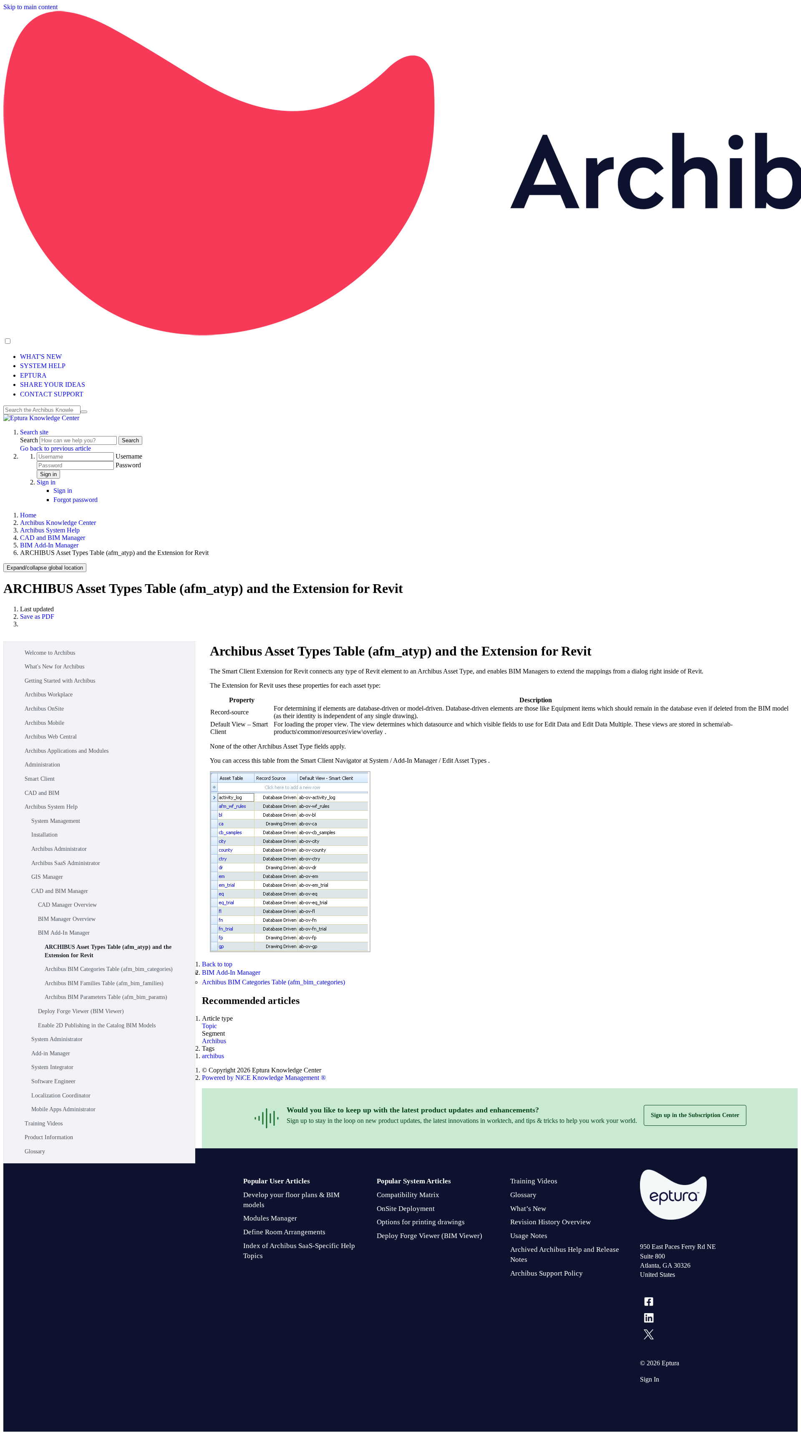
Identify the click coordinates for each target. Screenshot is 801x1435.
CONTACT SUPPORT (51, 394)
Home (28, 515)
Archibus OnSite (44, 709)
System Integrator (52, 1067)
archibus (213, 1055)
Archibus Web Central (51, 737)
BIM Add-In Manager (49, 545)
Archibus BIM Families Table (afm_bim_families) (104, 983)
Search (30, 440)
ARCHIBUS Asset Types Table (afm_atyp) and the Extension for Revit (108, 951)
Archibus (214, 1040)
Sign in (48, 474)
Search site (34, 432)
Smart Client (40, 779)
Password (128, 465)
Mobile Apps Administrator (63, 1109)
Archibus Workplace (49, 694)
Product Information (49, 1137)
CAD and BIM (42, 793)
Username (129, 456)
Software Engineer (53, 1081)
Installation (44, 835)
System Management (55, 821)
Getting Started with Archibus (60, 681)
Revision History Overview (550, 1222)
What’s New (528, 1209)
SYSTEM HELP (42, 365)
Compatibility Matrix (408, 1195)
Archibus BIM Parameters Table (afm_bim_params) (106, 997)
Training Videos (44, 1123)
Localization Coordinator (61, 1095)
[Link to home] (41, 417)
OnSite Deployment (406, 1209)
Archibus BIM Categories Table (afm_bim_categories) (109, 969)
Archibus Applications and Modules (66, 751)
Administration (42, 765)
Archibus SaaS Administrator (65, 863)
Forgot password (75, 499)
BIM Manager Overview (67, 919)
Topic (209, 1025)
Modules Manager (270, 1218)
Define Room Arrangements (284, 1232)
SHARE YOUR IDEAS (52, 384)
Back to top (217, 964)
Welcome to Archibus (50, 653)
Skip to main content (30, 6)
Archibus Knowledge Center (58, 522)
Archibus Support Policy (546, 1273)
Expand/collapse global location (45, 568)
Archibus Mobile (44, 723)
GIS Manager (47, 877)
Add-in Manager (50, 1053)
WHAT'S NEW (41, 356)
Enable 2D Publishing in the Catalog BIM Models (97, 1025)
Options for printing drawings (421, 1222)
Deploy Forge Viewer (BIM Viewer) (81, 1011)
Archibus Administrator (59, 849)
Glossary (35, 1151)
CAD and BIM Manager (52, 537)
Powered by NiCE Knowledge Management (264, 1077)
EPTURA (33, 375)
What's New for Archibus (54, 666)
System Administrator (57, 1039)
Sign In (649, 1379)
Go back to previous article (55, 448)
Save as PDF (37, 616)
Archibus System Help (50, 530)
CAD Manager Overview (67, 905)
